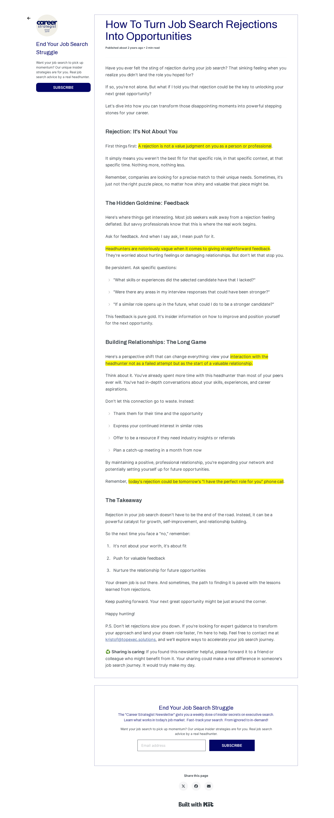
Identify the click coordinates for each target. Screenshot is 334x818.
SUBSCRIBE (63, 87)
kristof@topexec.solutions (130, 639)
